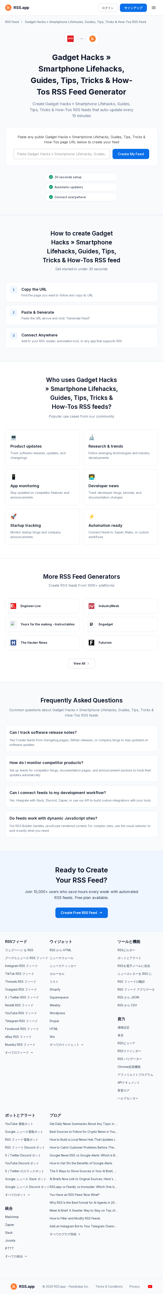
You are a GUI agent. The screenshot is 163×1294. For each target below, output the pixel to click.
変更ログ (123, 1090)
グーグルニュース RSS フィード (26, 958)
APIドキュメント (129, 1082)
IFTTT (9, 1248)
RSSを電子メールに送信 (134, 966)
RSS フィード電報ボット (21, 1139)
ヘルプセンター (128, 1098)
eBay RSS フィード (18, 1036)
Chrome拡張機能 (129, 1067)
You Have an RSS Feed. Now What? (75, 1194)
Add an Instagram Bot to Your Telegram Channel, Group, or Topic (84, 1226)
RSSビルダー (126, 950)
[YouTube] (150, 1286)
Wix (52, 1036)
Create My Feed (131, 154)
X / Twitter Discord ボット (23, 1155)
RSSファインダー (129, 1051)
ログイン (108, 8)
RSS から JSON (128, 997)
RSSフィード (16, 941)
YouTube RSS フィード (21, 1013)
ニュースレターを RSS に (135, 973)
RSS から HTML (60, 950)
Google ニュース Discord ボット (27, 1187)
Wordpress (57, 1013)
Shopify (55, 989)
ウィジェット (61, 941)
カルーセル (57, 973)
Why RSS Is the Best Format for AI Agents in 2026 (84, 1202)
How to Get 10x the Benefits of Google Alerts (81, 1163)
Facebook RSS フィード (22, 1029)
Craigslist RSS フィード (21, 989)
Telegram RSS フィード (21, 1021)
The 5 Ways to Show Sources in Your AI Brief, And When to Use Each (84, 1171)
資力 (121, 1019)
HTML (54, 1029)
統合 (9, 1208)
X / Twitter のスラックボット (24, 1171)
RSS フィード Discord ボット (25, 1147)
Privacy (134, 1286)
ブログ (55, 1115)
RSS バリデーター (130, 1059)
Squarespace (59, 997)
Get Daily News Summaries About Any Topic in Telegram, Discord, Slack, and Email (84, 1124)
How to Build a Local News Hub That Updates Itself (84, 1139)
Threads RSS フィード (20, 981)
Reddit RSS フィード (19, 1005)
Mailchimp (12, 1217)
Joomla (10, 1240)
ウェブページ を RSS (19, 950)
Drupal (54, 1021)
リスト (54, 981)
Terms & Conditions (109, 1286)
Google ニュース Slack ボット (25, 1179)
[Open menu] (153, 7)
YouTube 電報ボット (19, 1124)
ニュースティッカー (63, 966)
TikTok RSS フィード (19, 973)
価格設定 (123, 1027)
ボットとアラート (129, 958)
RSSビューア (126, 1043)
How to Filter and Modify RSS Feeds (75, 1218)
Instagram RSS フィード (21, 966)
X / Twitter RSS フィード (22, 997)
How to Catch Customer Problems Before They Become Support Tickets (84, 1147)
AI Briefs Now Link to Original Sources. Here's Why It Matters (84, 1179)
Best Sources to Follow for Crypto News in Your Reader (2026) (84, 1131)
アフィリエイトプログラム (135, 1074)
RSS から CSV (127, 1005)
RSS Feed (12, 22)
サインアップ (133, 8)
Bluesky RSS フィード (20, 1044)
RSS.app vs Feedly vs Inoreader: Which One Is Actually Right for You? (84, 1187)
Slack (9, 1232)
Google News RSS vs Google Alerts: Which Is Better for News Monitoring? (84, 1155)
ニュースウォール (61, 958)
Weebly (55, 1005)
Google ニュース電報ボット (24, 1131)
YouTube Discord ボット (22, 1163)
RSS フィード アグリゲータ (136, 989)
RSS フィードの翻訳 (131, 981)
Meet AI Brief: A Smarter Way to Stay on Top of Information (84, 1210)
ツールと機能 (129, 941)
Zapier (9, 1224)
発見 (121, 1035)
